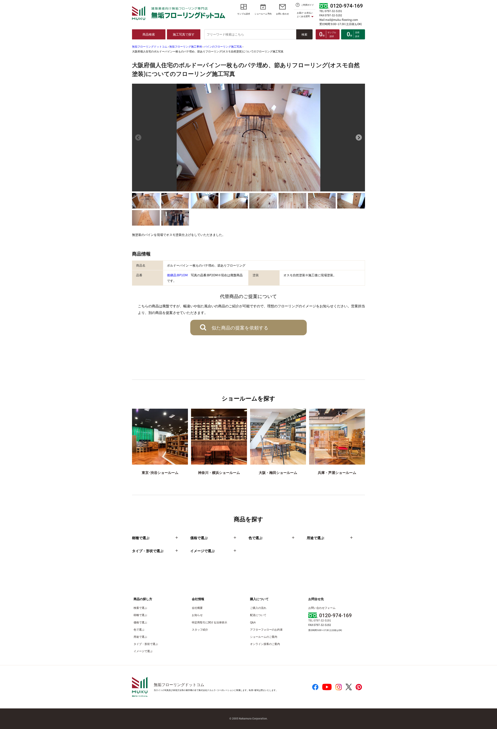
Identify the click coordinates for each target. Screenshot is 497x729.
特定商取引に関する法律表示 (209, 622)
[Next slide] (359, 137)
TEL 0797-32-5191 (330, 11)
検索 (304, 34)
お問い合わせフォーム (321, 608)
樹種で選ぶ (140, 615)
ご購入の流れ (258, 608)
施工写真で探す (184, 34)
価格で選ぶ (140, 622)
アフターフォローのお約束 (266, 629)
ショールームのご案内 (263, 637)
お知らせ (197, 615)
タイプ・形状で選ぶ (146, 644)
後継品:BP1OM (177, 275)
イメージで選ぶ (143, 651)
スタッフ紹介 (200, 629)
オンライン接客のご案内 (265, 644)
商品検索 (148, 34)
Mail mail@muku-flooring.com (338, 20)
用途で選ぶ (140, 637)
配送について (258, 615)
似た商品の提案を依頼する (240, 327)
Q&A (253, 622)
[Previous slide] (138, 137)
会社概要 (197, 608)
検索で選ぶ (140, 608)
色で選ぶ (139, 629)
